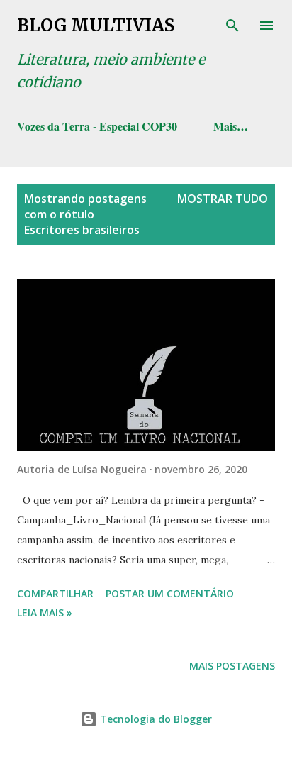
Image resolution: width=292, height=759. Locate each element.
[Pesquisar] (232, 25)
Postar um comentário (170, 593)
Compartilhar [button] (55, 593)
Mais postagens (232, 665)
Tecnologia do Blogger (154, 719)
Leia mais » (44, 612)
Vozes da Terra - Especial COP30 (97, 126)
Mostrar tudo (222, 198)
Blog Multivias (95, 25)
